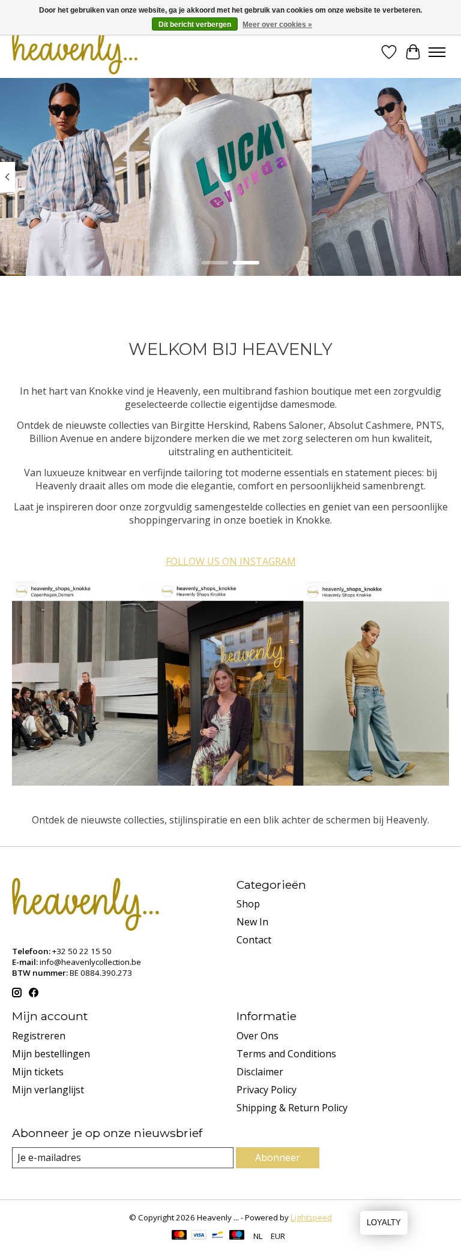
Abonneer (277, 1157)
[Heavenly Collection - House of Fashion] (74, 51)
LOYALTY (384, 1222)
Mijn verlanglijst (48, 1089)
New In (252, 921)
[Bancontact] (217, 1236)
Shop (248, 903)
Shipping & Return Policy (292, 1107)
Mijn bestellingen (51, 1053)
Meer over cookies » (277, 24)
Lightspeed (311, 1217)
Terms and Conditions (286, 1053)
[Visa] (198, 1236)
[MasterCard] (179, 1236)
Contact (254, 939)
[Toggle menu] (437, 52)
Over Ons (258, 1035)
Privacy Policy (267, 1089)
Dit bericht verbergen (194, 24)
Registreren (38, 1035)
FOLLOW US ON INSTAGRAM (231, 561)
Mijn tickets (38, 1071)
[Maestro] (237, 1236)
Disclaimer (260, 1071)
